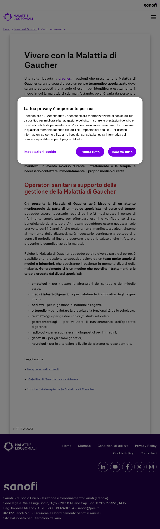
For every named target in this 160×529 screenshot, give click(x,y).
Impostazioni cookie (40, 151)
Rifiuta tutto (90, 151)
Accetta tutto (122, 151)
